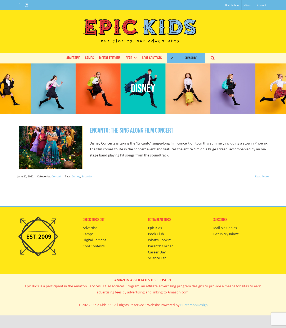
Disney (76, 176)
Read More (262, 176)
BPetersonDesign (194, 305)
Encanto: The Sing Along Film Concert (131, 131)
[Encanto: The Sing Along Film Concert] (50, 147)
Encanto (86, 176)
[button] (213, 58)
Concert (56, 176)
